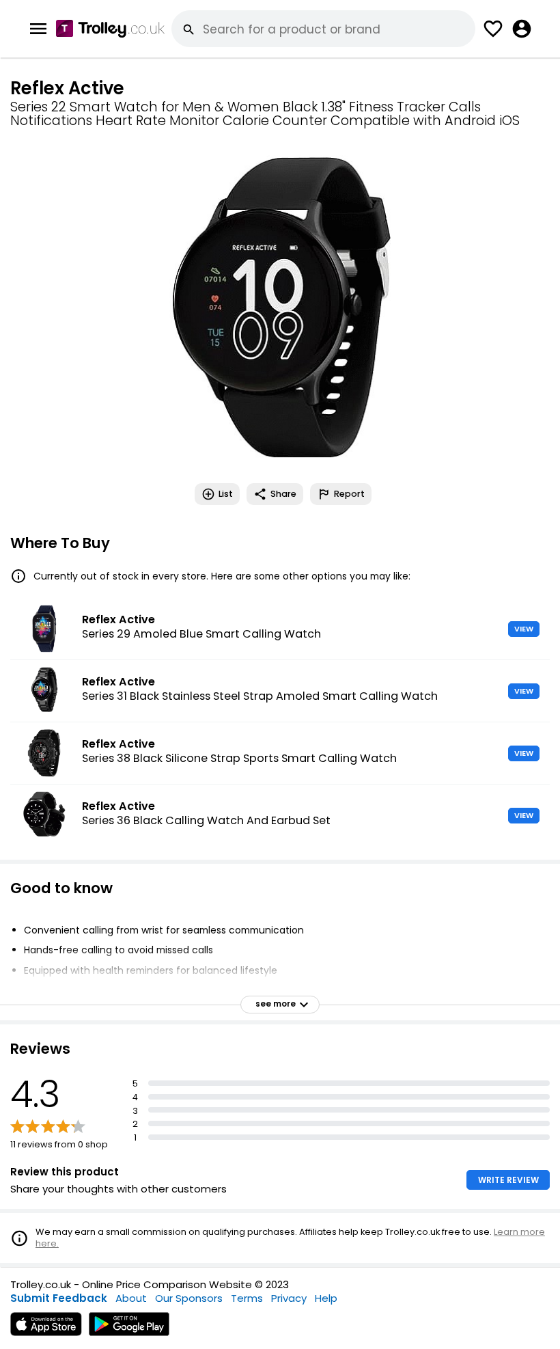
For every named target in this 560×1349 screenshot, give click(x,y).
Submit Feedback (58, 1298)
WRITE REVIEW (508, 1180)
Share (283, 493)
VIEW (523, 628)
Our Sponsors (189, 1298)
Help (326, 1298)
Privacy (289, 1298)
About (131, 1298)
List (226, 493)
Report (349, 493)
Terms (247, 1298)
